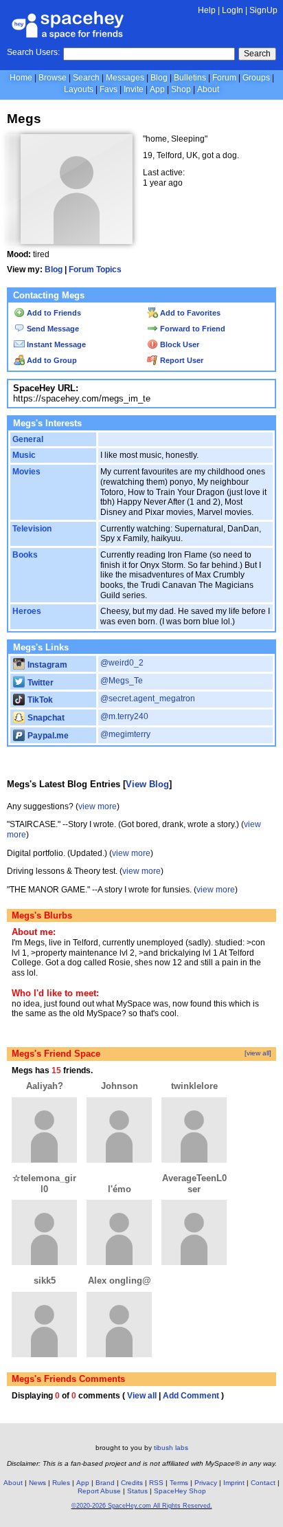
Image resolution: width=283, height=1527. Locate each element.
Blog (159, 78)
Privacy (205, 1482)
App (157, 89)
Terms (179, 1482)
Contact (263, 1482)
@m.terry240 (124, 716)
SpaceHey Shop (180, 1491)
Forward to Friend (191, 329)
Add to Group (51, 360)
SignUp (263, 10)
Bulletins (190, 78)
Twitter (39, 683)
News (37, 1482)
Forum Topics (95, 269)
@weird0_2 (122, 663)
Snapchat (45, 718)
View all (142, 1395)
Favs (108, 89)
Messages (125, 78)
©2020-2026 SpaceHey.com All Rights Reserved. (141, 1505)
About (208, 89)
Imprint (234, 1482)
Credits (132, 1482)
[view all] (258, 1053)
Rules (61, 1482)
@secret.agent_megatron (147, 698)
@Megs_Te (121, 680)
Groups (256, 78)
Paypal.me (47, 735)
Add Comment (191, 1395)
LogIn (232, 10)
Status (137, 1491)
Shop (181, 89)
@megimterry (125, 734)
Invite (134, 89)
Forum (224, 78)
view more (97, 806)
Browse (52, 78)
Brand (105, 1482)
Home (21, 78)
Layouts (78, 89)
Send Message (52, 329)
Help (207, 10)
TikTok (39, 700)
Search (257, 53)
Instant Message (55, 344)
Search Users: (33, 52)
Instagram (46, 665)
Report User (180, 360)
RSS (156, 1482)
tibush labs (171, 1447)
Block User (178, 344)
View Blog (147, 784)
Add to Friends (53, 313)
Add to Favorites (189, 313)
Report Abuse (99, 1491)
